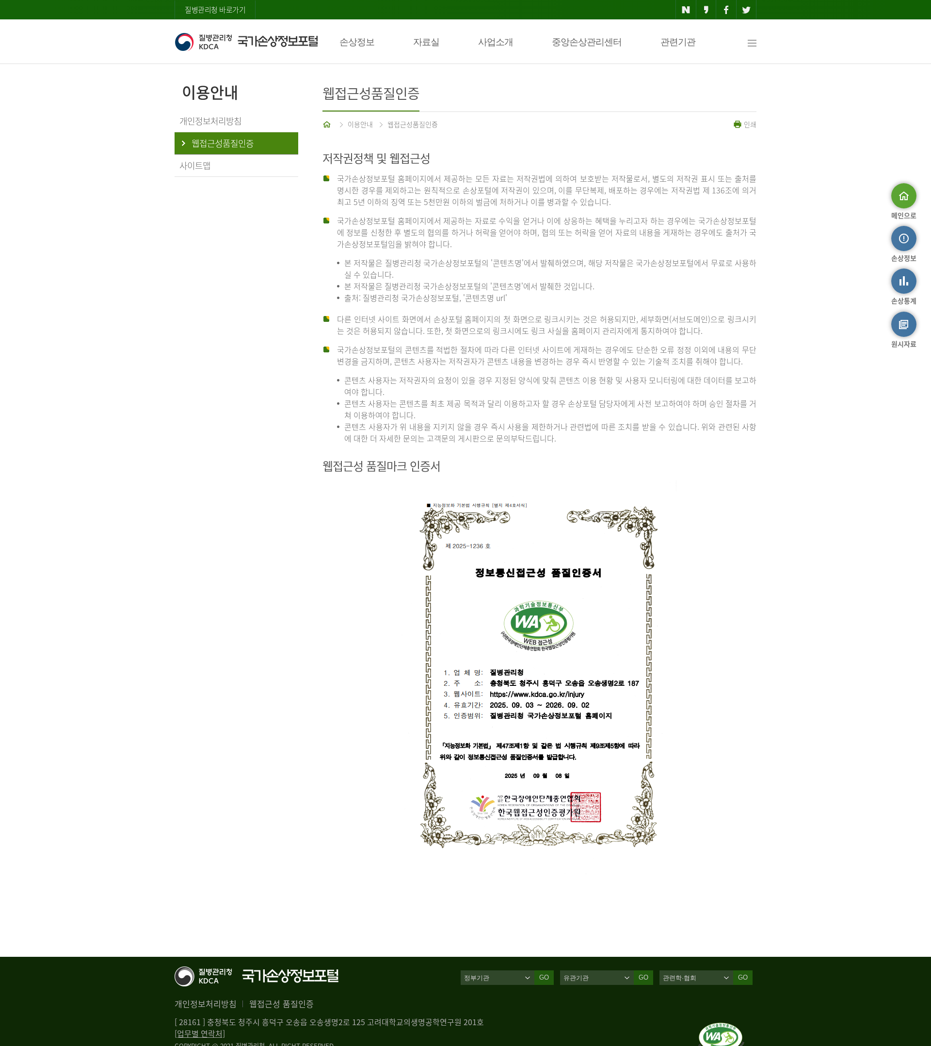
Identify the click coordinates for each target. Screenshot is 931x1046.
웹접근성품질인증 (412, 124)
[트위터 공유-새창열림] (746, 9)
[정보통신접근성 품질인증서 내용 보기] (721, 1028)
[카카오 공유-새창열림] (706, 9)
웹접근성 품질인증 (281, 1004)
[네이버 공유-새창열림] (686, 9)
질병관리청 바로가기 (215, 9)
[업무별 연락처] (200, 1033)
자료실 (426, 42)
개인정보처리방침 (206, 1004)
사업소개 (495, 42)
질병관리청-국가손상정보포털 (246, 41)
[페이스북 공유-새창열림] (726, 9)
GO (544, 977)
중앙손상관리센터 (587, 42)
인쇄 (749, 124)
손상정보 (356, 42)
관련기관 (677, 42)
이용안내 (360, 124)
